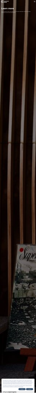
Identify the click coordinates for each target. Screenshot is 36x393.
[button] (34, 1)
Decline (29, 389)
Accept (22, 389)
